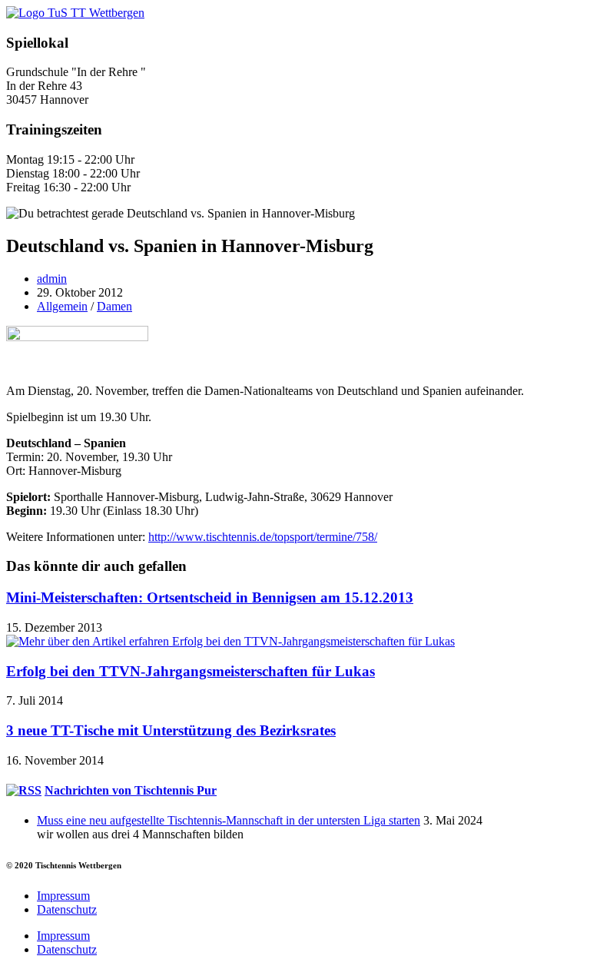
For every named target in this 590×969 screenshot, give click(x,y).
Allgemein (62, 306)
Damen (114, 306)
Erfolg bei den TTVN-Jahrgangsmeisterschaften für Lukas (190, 671)
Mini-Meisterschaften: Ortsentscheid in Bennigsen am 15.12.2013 (209, 597)
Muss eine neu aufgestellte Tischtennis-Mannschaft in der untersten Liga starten (228, 820)
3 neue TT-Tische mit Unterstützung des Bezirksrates (171, 730)
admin (52, 278)
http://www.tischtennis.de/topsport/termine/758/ (262, 536)
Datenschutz (67, 909)
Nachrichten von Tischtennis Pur (131, 790)
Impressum (63, 895)
